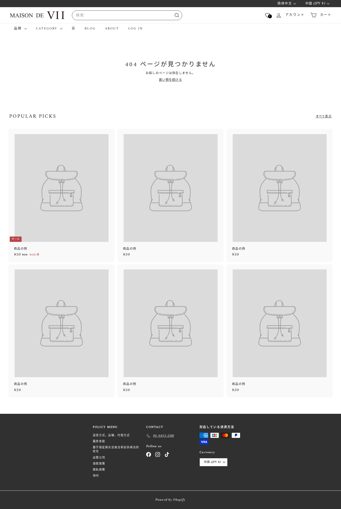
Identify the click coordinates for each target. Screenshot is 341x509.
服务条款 (99, 441)
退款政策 (99, 463)
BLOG (90, 29)
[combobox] (127, 15)
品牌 (18, 29)
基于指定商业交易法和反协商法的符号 (116, 449)
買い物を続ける (170, 80)
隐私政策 (99, 469)
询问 (96, 475)
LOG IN (135, 29)
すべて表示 (324, 116)
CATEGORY (47, 29)
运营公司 (99, 457)
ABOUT (112, 29)
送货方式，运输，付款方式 (111, 435)
